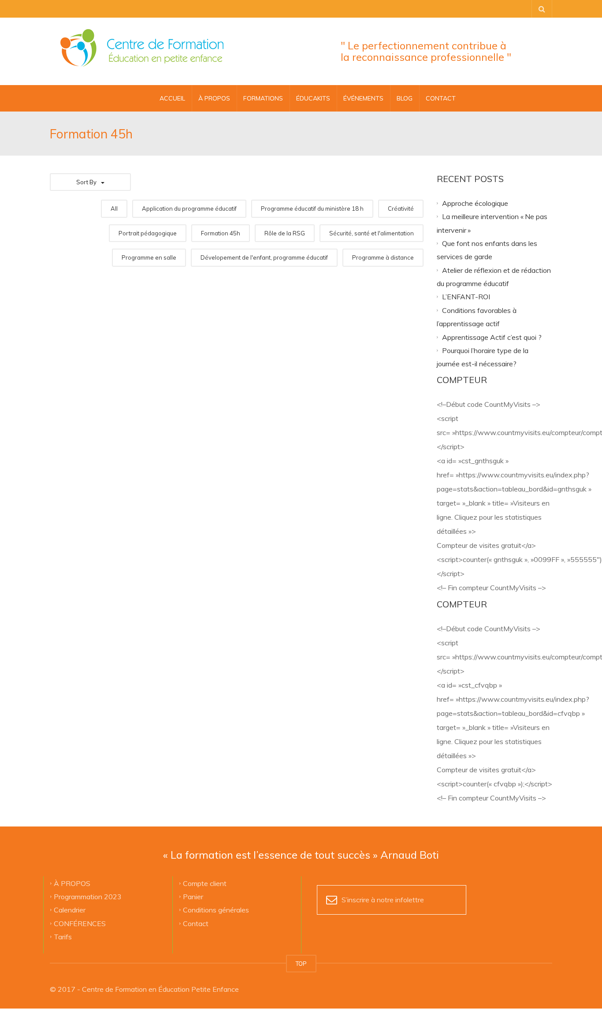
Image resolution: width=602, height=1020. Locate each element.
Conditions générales (216, 909)
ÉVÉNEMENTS (363, 98)
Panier (193, 896)
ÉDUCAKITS (313, 98)
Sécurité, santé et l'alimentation (371, 233)
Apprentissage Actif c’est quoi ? (492, 336)
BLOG (404, 98)
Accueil (172, 98)
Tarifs (63, 936)
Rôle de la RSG (284, 233)
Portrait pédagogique (148, 233)
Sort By (86, 182)
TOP (301, 963)
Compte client (205, 883)
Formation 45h (220, 233)
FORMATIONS (263, 98)
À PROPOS (214, 98)
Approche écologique (475, 202)
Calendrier (69, 909)
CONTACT (441, 98)
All (114, 208)
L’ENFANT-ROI (466, 296)
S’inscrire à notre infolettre (383, 899)
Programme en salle (149, 257)
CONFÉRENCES (80, 923)
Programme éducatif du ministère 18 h (312, 208)
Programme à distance (383, 257)
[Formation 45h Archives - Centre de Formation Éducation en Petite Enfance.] (142, 48)
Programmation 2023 (88, 896)
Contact (195, 923)
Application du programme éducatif (189, 208)
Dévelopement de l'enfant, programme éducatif (264, 257)
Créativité (401, 208)
